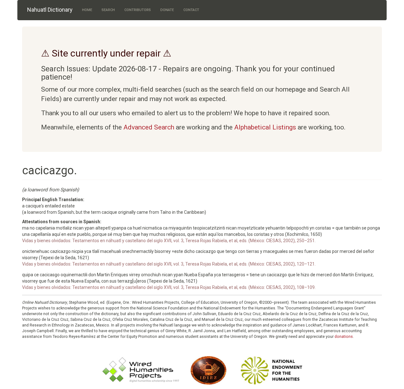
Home (87, 10)
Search (108, 10)
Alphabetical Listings (265, 127)
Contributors (137, 10)
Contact (191, 10)
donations (344, 336)
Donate (167, 10)
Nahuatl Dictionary (50, 9)
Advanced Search (148, 127)
